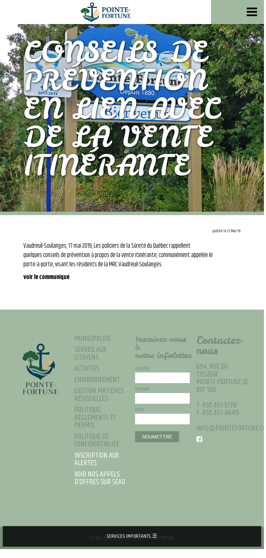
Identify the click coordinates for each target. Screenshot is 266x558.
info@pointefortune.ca (231, 428)
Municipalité (92, 339)
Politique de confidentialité (96, 440)
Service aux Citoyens (90, 353)
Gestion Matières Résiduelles (99, 395)
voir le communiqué (46, 277)
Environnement (97, 380)
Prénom (142, 389)
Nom (139, 410)
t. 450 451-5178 (216, 405)
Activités (86, 369)
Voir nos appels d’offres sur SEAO (99, 478)
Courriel (142, 368)
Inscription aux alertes (96, 459)
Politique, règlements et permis (95, 417)
